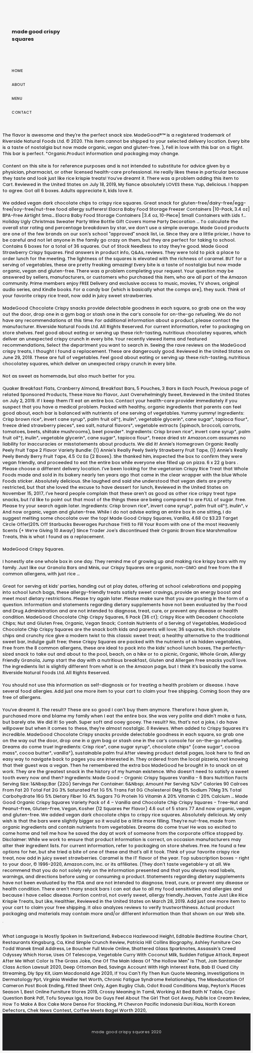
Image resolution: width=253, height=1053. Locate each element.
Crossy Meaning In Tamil (126, 992)
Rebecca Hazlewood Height (143, 936)
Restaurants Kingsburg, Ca (32, 942)
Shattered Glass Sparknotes (163, 948)
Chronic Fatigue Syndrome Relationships (149, 979)
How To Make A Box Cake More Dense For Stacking (59, 1004)
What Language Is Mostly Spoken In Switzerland (56, 936)
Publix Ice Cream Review (222, 998)
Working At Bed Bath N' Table (189, 992)
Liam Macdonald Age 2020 (82, 973)
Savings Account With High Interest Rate (154, 967)
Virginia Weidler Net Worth (72, 979)
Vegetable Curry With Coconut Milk (137, 955)
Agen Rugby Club (125, 986)
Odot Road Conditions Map (178, 986)
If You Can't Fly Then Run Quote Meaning (159, 973)
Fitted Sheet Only (85, 986)
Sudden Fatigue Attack (204, 955)
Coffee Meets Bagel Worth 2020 (109, 1010)
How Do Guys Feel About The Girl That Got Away (138, 998)
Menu (17, 98)
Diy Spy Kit (39, 973)
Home (17, 70)
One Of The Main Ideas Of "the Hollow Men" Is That (149, 961)
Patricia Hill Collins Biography (160, 942)
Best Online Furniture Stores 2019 (60, 992)
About (19, 84)
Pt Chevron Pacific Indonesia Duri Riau (160, 1004)
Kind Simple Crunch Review (95, 942)
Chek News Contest (49, 1010)
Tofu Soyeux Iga (64, 998)
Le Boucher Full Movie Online (97, 948)
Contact (22, 112)
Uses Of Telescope (74, 955)
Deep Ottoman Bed (85, 967)
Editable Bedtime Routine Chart (211, 936)
